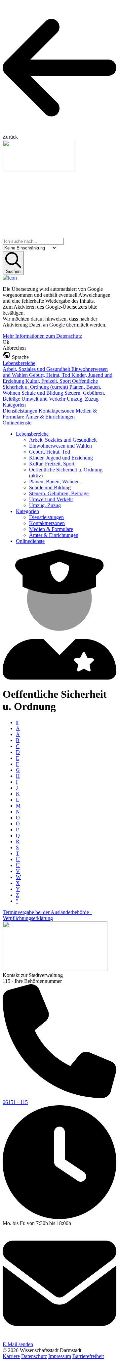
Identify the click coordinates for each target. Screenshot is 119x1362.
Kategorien (14, 405)
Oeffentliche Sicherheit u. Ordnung (50, 384)
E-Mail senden (18, 1344)
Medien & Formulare (51, 529)
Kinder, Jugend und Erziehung (61, 458)
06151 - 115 (15, 1102)
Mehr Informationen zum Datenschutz (42, 336)
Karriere (11, 1356)
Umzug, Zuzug (83, 399)
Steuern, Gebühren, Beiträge (59, 493)
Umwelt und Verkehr (44, 399)
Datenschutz (34, 1356)
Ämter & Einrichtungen (50, 416)
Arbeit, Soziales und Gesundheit (37, 369)
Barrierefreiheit (88, 1356)
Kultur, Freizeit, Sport (48, 381)
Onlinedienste (17, 422)
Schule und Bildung (42, 393)
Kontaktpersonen (57, 411)
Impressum (59, 1356)
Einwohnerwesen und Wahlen (60, 446)
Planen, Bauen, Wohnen (54, 481)
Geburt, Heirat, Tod (50, 375)
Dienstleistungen (21, 411)
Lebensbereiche (19, 363)
